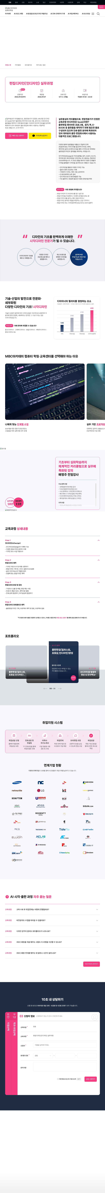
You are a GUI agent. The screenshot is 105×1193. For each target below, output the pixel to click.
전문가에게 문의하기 (91, 964)
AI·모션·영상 (86, 14)
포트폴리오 (28, 65)
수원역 (62, 2)
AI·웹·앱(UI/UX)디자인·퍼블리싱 (36, 14)
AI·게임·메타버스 (73, 14)
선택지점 (23, 1027)
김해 (78, 2)
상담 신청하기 (90, 1079)
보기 (79, 1079)
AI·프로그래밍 (18, 14)
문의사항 (23, 1068)
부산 (85, 2)
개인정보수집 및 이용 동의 (67, 1079)
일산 (44, 2)
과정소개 (8, 65)
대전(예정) (93, 2)
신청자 (23, 1046)
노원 (37, 2)
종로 (16, 2)
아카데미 (8, 14)
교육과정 (23, 1036)
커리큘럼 (18, 65)
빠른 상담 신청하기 (62, 617)
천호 (10, 2)
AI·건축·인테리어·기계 (58, 14)
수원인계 (70, 2)
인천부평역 (52, 2)
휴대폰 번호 (24, 1056)
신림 (23, 2)
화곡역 (30, 2)
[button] (45, 688)
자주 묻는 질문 (41, 65)
